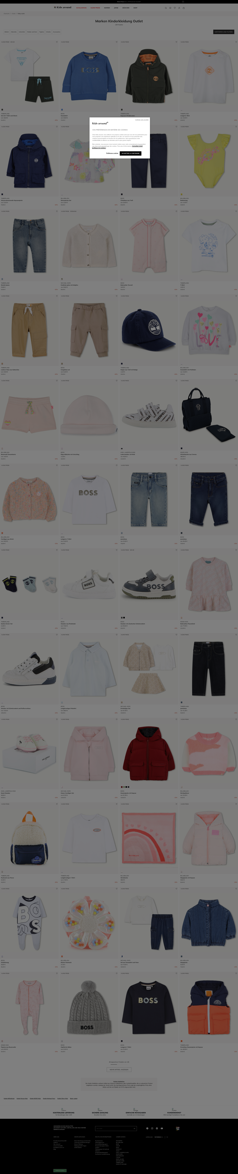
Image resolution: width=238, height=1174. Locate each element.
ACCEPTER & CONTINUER (130, 153)
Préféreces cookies (112, 153)
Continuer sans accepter (142, 119)
